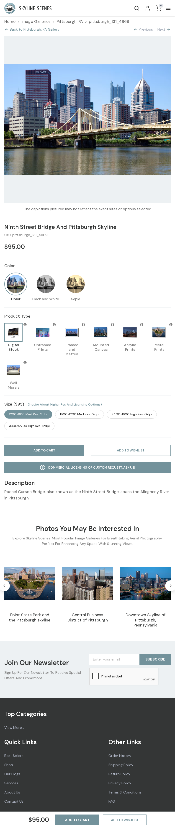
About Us (12, 792)
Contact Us (13, 801)
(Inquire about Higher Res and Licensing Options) (65, 404)
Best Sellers (13, 755)
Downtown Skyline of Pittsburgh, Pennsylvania (145, 620)
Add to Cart (77, 819)
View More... (14, 727)
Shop (8, 764)
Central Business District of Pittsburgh (87, 617)
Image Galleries (36, 21)
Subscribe (155, 659)
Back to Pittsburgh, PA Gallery (34, 29)
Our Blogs (12, 774)
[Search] (136, 8)
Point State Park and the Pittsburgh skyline (29, 617)
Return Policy (119, 774)
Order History (119, 755)
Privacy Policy (119, 783)
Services (11, 783)
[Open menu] (167, 8)
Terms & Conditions (125, 792)
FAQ (111, 801)
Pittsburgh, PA (70, 21)
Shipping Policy (120, 764)
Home (9, 21)
